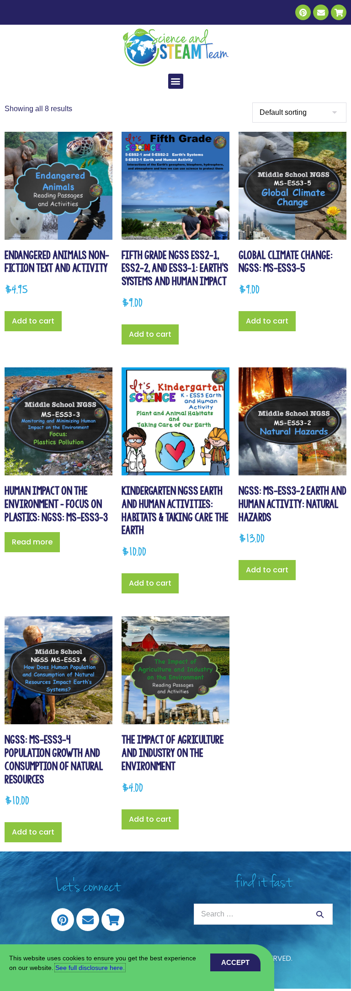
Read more (32, 542)
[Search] (320, 914)
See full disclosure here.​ (90, 967)
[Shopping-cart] (338, 12)
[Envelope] (321, 12)
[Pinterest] (303, 12)
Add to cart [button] (33, 321)
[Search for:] (263, 914)
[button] (175, 81)
